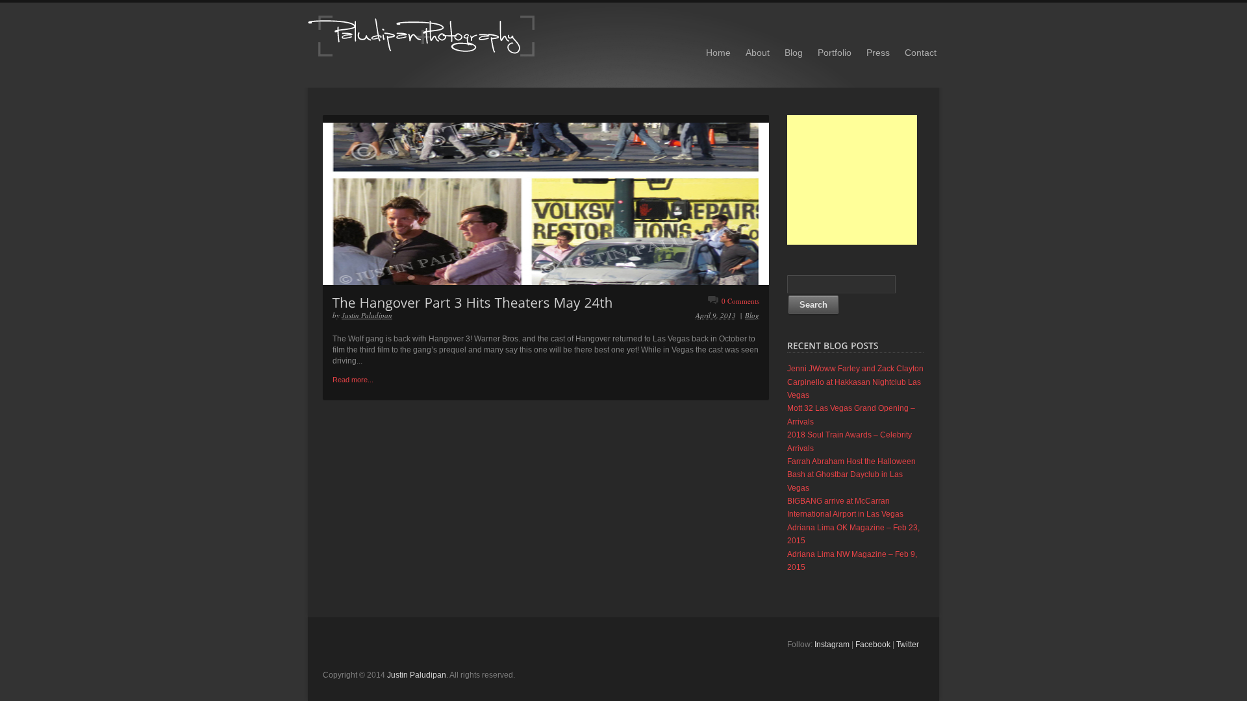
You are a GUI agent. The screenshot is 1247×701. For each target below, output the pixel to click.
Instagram (832, 644)
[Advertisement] (852, 180)
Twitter (907, 644)
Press (878, 52)
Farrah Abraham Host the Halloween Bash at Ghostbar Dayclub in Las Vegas (851, 475)
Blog (794, 52)
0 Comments (740, 301)
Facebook (872, 644)
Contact (921, 52)
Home (718, 52)
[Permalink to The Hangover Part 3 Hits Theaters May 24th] (473, 302)
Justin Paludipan (367, 315)
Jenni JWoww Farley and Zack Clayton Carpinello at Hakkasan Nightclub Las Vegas (855, 382)
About (758, 52)
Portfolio (834, 52)
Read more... (353, 380)
